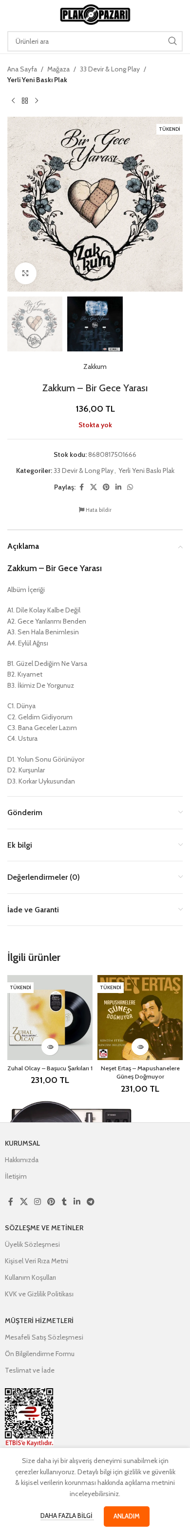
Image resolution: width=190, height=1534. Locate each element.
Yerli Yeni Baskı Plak (37, 79)
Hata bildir (98, 509)
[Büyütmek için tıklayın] (26, 273)
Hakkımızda (21, 1159)
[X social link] (93, 487)
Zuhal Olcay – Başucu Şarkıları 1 (50, 1068)
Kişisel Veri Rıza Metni (36, 1260)
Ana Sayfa (22, 69)
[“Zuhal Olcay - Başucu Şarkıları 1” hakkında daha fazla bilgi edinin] (49, 1046)
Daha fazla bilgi (67, 1515)
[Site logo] (95, 13)
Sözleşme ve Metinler (44, 1227)
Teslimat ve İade (30, 1370)
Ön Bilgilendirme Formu (40, 1353)
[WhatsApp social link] (130, 487)
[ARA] (172, 41)
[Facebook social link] (81, 487)
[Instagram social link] (37, 1201)
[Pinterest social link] (106, 487)
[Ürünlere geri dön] (25, 101)
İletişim (16, 1176)
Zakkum (95, 366)
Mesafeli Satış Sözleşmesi (44, 1337)
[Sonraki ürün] (36, 101)
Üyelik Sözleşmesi (32, 1244)
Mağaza (58, 69)
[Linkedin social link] (118, 487)
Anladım (127, 1516)
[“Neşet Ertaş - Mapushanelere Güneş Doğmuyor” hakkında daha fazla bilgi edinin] (140, 1046)
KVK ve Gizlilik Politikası (39, 1294)
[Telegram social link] (90, 1201)
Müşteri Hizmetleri (39, 1320)
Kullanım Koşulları (30, 1277)
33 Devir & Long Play (110, 69)
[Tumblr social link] (64, 1201)
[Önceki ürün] (13, 101)
